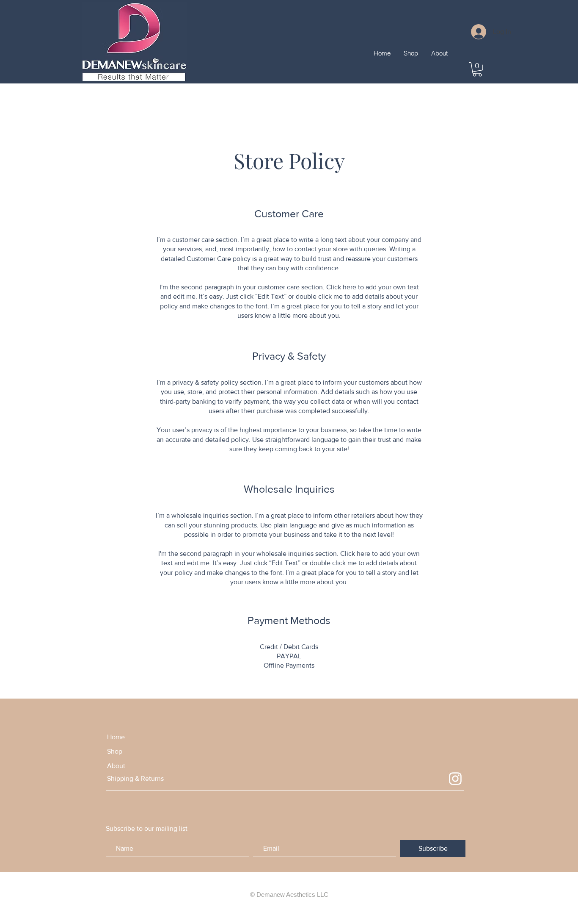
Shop (114, 751)
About (116, 765)
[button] (477, 69)
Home (116, 737)
